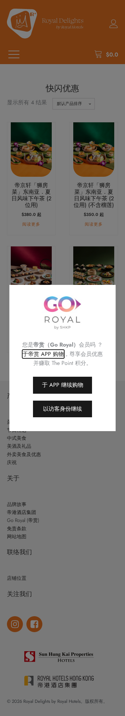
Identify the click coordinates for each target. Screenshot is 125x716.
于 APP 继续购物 (62, 385)
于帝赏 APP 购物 (43, 354)
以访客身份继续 (62, 409)
